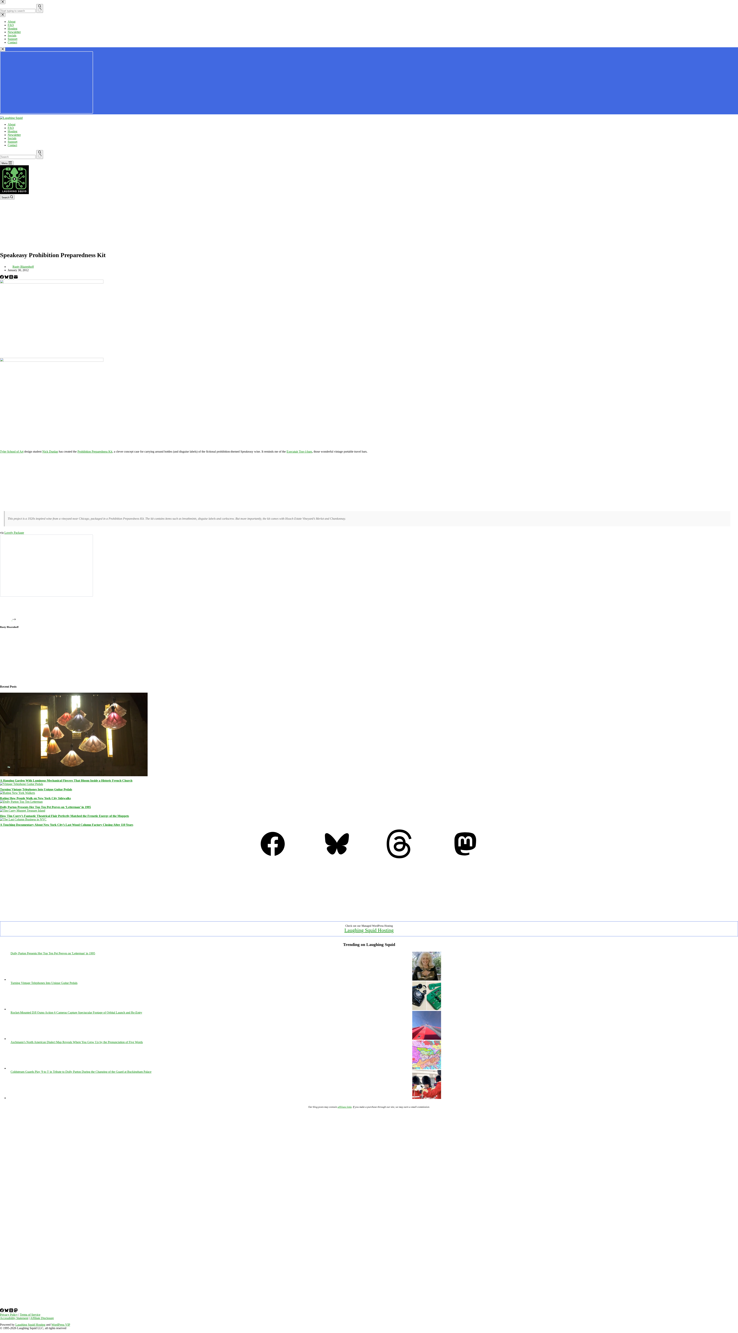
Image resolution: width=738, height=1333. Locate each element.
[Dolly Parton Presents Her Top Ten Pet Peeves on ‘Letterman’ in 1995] (21, 801)
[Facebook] (2, 277)
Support (12, 141)
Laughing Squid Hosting (369, 930)
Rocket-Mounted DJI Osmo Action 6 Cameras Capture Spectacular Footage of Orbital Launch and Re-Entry (76, 1012)
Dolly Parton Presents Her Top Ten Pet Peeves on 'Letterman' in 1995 (53, 953)
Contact (12, 145)
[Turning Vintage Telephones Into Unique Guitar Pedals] (21, 784)
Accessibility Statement (14, 1318)
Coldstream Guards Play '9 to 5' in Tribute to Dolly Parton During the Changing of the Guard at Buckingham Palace (81, 1071)
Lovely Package (14, 532)
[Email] (16, 277)
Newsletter (14, 134)
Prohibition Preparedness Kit (94, 451)
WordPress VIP (60, 1324)
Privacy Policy (9, 1314)
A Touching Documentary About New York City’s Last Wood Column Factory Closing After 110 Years (66, 824)
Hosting (12, 131)
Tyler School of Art (11, 451)
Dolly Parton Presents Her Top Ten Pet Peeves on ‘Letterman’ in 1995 (45, 807)
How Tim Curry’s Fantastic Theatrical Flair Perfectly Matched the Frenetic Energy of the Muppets (64, 816)
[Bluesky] (7, 277)
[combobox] (18, 157)
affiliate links (345, 1106)
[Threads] (11, 277)
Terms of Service (30, 1314)
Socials (12, 138)
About (11, 124)
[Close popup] (2, 49)
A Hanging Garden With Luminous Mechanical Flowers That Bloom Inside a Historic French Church (66, 780)
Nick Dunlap (50, 451)
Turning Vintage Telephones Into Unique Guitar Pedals (36, 789)
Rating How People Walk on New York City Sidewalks (35, 798)
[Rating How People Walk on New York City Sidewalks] (17, 792)
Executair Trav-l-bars (299, 451)
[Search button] (39, 154)
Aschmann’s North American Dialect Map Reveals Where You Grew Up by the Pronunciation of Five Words (77, 1042)
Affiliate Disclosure (42, 1318)
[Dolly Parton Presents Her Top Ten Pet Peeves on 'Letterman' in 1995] (426, 979)
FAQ (11, 128)
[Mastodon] (465, 857)
